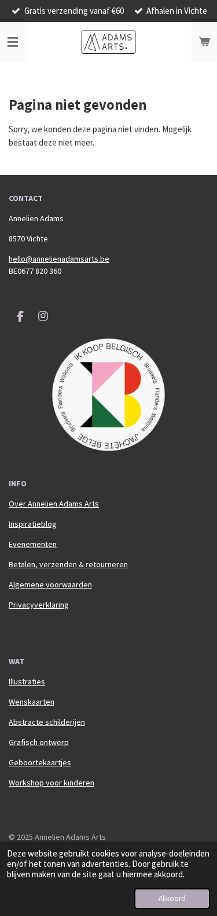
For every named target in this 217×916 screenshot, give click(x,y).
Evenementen (33, 544)
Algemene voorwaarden (50, 584)
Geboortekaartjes (40, 762)
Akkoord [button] (172, 898)
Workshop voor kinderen (51, 782)
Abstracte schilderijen (47, 722)
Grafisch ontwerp (39, 742)
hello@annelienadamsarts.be (59, 259)
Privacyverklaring (39, 605)
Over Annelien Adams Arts (54, 503)
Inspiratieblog (33, 524)
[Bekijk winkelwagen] (204, 42)
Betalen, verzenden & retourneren (68, 564)
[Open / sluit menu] (12, 42)
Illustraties (27, 681)
